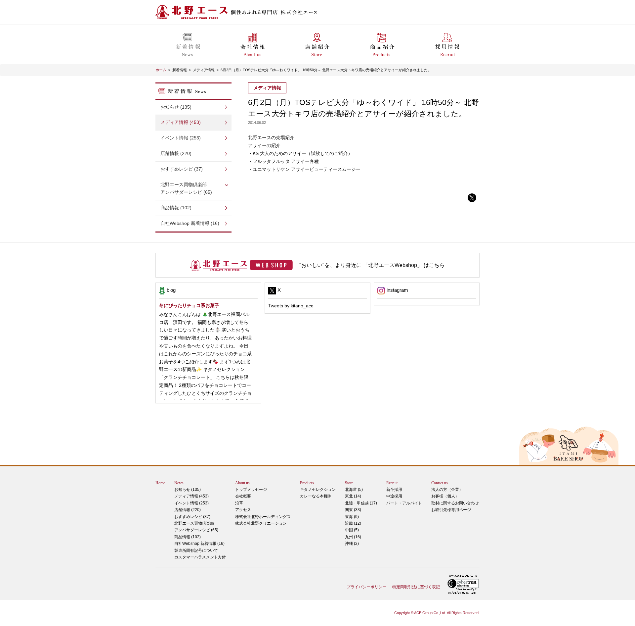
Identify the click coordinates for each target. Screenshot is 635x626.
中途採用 (394, 496)
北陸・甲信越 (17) (361, 503)
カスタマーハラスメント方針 (200, 557)
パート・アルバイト (404, 503)
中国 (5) (352, 530)
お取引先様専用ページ (451, 509)
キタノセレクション (318, 489)
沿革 (239, 503)
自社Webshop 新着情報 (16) (189, 223)
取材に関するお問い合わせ (455, 503)
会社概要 (243, 496)
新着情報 (179, 70)
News (179, 483)
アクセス (243, 509)
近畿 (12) (353, 523)
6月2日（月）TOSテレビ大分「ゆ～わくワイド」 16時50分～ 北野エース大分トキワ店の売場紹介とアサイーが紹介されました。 (326, 70)
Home (160, 483)
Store (349, 483)
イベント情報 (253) (180, 137)
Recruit (392, 483)
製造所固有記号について (196, 550)
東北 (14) (353, 496)
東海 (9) (352, 516)
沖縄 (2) (352, 543)
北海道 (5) (354, 489)
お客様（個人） (445, 496)
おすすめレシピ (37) (181, 169)
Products (307, 483)
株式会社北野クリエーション (261, 523)
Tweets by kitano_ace (291, 305)
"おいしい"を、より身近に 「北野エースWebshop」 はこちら (372, 265)
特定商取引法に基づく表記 (416, 587)
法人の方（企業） (447, 489)
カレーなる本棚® (315, 496)
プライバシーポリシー (366, 587)
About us (242, 483)
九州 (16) (353, 537)
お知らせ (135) (175, 107)
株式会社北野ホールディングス (263, 516)
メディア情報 (204, 70)
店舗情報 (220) (175, 153)
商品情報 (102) (175, 207)
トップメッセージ (251, 489)
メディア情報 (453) (180, 122)
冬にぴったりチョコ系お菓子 (189, 305)
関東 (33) (353, 509)
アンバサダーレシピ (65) (186, 188)
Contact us (439, 483)
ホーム (160, 70)
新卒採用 (394, 489)
